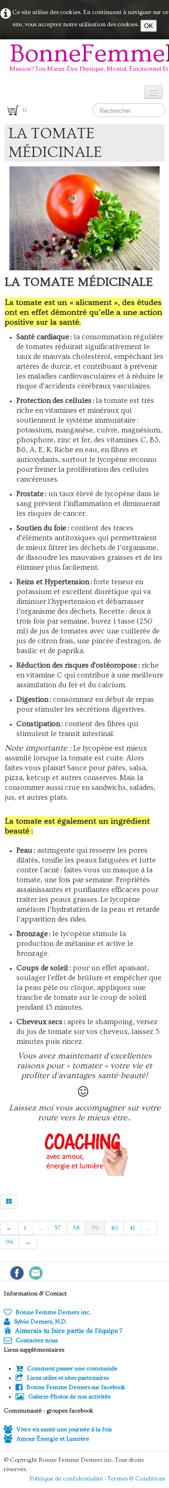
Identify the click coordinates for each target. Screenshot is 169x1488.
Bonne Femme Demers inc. (53, 1312)
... (40, 1228)
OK (148, 25)
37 (57, 1228)
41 (132, 1228)
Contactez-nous (36, 1340)
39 (95, 1228)
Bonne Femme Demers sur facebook (75, 1387)
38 (75, 1228)
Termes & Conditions (136, 1478)
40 (114, 1228)
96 (9, 1242)
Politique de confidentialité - (69, 1478)
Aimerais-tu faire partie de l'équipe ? (68, 1331)
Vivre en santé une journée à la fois (64, 1429)
